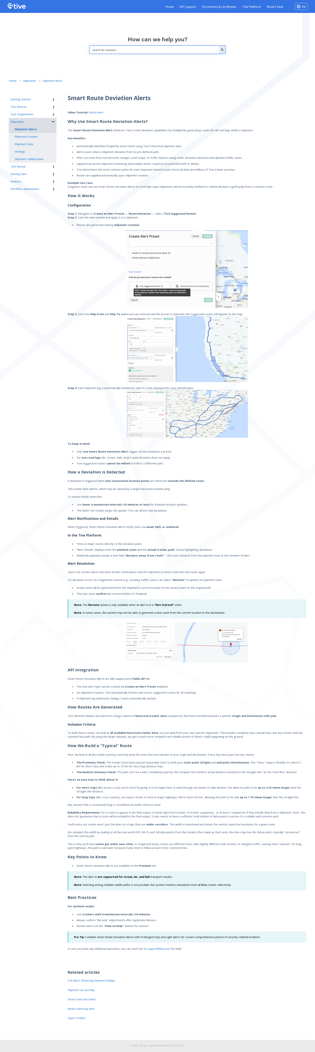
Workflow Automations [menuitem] (25, 189)
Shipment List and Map (81, 990)
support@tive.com (158, 948)
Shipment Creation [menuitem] (26, 136)
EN (304, 7)
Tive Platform (251, 7)
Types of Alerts (76, 1018)
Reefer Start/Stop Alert (81, 1008)
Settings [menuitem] (20, 151)
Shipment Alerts (53, 80)
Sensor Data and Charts (82, 999)
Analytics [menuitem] (16, 181)
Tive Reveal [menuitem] (18, 166)
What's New (275, 7)
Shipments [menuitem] (17, 121)
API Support (188, 7)
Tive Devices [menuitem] (19, 106)
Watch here (95, 112)
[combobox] (154, 49)
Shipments (29, 80)
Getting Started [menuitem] (20, 99)
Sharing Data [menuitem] (18, 174)
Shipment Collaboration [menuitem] (29, 159)
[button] (54, 99)
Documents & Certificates (219, 7)
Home (170, 7)
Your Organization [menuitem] (22, 114)
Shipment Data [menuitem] (24, 144)
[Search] (222, 49)
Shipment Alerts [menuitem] (26, 129)
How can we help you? (157, 40)
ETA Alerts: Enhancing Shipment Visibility (91, 980)
